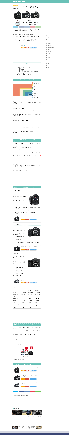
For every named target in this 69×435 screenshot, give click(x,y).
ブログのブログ (50, 41)
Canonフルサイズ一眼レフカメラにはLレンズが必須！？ (25, 66)
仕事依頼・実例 (50, 53)
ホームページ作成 (50, 43)
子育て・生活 (50, 63)
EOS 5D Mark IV (21, 69)
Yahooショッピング (33, 47)
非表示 (28, 63)
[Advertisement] (27, 55)
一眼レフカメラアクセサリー (50, 47)
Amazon (23, 47)
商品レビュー (50, 61)
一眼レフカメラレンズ (50, 49)
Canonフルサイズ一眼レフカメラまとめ (23, 73)
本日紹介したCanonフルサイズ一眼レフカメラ (24, 74)
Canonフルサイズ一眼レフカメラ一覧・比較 (23, 67)
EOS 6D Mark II (21, 70)
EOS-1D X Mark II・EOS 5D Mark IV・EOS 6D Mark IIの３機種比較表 (28, 71)
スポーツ (50, 39)
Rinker (24, 45)
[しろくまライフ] (18, 1)
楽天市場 (27, 47)
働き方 (50, 55)
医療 (50, 59)
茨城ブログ (50, 67)
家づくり (50, 65)
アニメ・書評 (50, 37)
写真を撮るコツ (50, 57)
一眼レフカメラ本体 (15, 5)
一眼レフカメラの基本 (50, 45)
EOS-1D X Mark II (21, 68)
